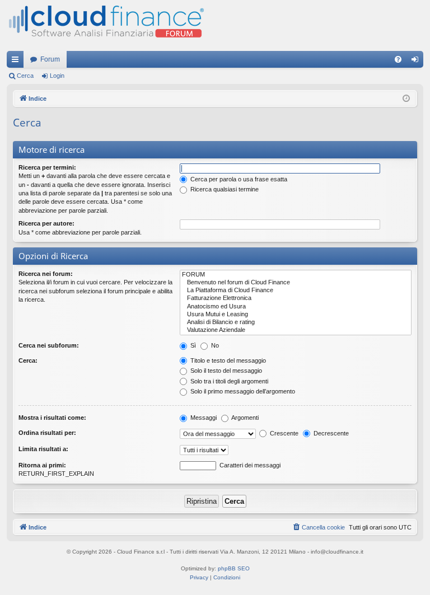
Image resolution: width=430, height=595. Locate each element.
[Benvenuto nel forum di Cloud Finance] (295, 283)
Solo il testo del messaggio (225, 370)
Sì (192, 345)
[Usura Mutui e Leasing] (295, 314)
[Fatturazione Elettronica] (295, 298)
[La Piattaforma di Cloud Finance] (295, 290)
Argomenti (244, 417)
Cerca (25, 75)
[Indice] (105, 25)
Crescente (283, 433)
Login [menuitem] (417, 61)
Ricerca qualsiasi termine (224, 189)
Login (57, 75)
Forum (50, 59)
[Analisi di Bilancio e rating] (295, 322)
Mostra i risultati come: (52, 417)
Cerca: (28, 360)
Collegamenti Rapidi (17, 61)
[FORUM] (295, 275)
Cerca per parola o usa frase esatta (238, 179)
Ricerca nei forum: (45, 273)
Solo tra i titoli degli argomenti (228, 381)
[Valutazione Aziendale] (295, 330)
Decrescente (330, 433)
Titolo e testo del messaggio (227, 360)
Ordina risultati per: (47, 432)
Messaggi (203, 417)
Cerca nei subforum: (48, 345)
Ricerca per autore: (46, 223)
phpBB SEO (234, 568)
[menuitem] (398, 59)
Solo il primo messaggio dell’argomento (242, 391)
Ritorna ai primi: (42, 465)
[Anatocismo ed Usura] (295, 307)
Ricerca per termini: (47, 167)
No (214, 345)
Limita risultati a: (43, 449)
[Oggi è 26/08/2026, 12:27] (406, 98)
